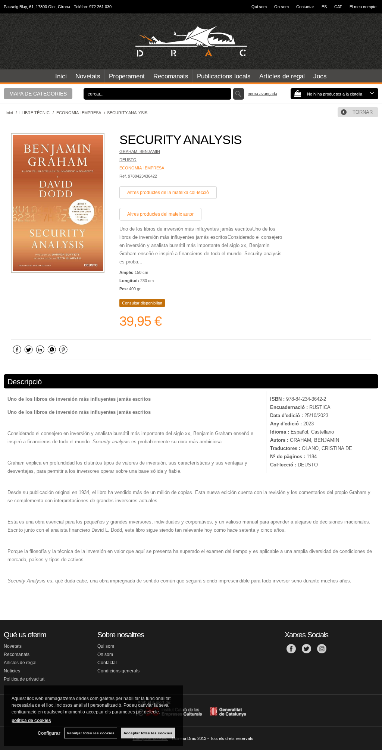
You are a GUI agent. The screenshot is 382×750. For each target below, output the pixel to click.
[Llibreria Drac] (191, 41)
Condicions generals (118, 671)
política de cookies (31, 720)
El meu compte (363, 6)
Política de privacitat (24, 679)
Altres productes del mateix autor (160, 214)
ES (324, 6)
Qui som (259, 6)
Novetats (87, 76)
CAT (338, 6)
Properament (127, 76)
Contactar (305, 6)
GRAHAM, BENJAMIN (139, 151)
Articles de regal (282, 76)
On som (281, 6)
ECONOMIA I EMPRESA (141, 168)
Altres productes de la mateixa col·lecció (168, 192)
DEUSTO (128, 159)
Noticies (12, 671)
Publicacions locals (224, 76)
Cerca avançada (262, 93)
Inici (61, 76)
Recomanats (170, 76)
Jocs (320, 76)
